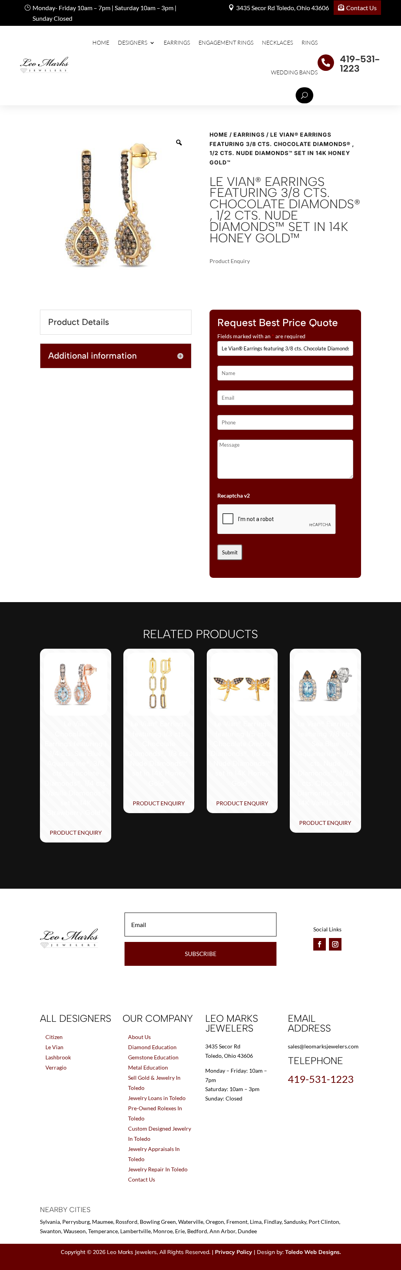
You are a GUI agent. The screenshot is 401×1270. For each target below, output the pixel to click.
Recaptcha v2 (233, 495)
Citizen (54, 1037)
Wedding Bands (294, 72)
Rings (310, 42)
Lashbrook (58, 1057)
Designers (132, 42)
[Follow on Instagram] (335, 944)
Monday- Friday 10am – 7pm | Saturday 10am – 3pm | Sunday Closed (105, 13)
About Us (139, 1037)
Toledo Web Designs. (313, 1252)
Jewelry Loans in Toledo (157, 1098)
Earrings (177, 42)
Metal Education (148, 1067)
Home (100, 42)
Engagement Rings (226, 42)
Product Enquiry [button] (76, 832)
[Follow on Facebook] (319, 944)
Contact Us (361, 7)
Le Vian (54, 1047)
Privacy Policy (233, 1252)
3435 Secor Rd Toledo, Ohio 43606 (282, 7)
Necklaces (277, 42)
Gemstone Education (153, 1057)
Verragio (56, 1067)
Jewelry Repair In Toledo (158, 1169)
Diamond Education (152, 1047)
